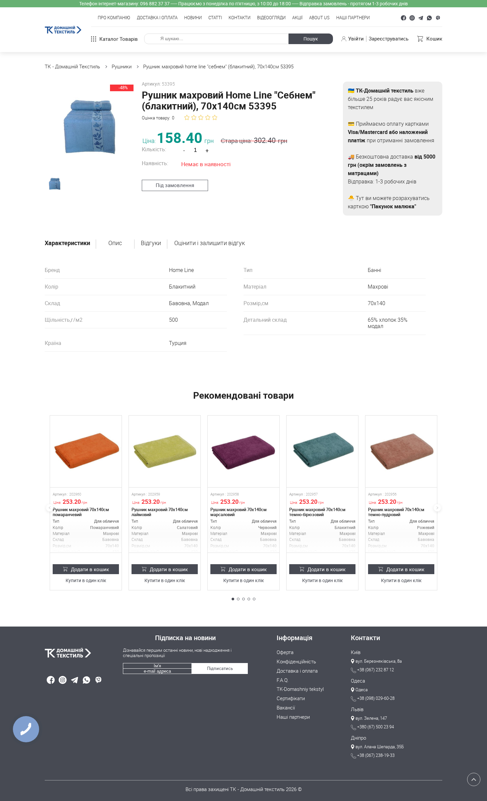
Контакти (239, 18)
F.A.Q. (283, 680)
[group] (87, 124)
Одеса (358, 681)
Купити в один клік (86, 580)
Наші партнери (353, 18)
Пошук (310, 38)
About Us (319, 18)
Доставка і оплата (157, 18)
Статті (215, 18)
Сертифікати (291, 698)
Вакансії (286, 708)
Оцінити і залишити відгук (209, 243)
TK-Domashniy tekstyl (300, 689)
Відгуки (151, 243)
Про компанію (114, 18)
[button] (233, 599)
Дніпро (358, 738)
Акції (297, 18)
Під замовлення (175, 185)
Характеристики (67, 243)
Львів (357, 709)
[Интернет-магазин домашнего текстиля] (80, 652)
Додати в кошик (90, 569)
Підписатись (220, 668)
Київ (355, 652)
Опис (115, 243)
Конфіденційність (296, 662)
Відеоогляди (271, 18)
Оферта (285, 652)
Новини (193, 18)
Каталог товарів (118, 38)
